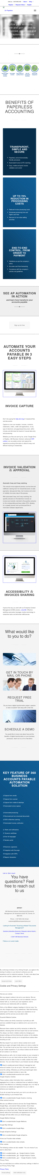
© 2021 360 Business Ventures (19, 937)
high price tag (20, 419)
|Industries (11, 931)
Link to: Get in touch (9, 873)
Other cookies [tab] (4, 1144)
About (25, 1)
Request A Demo (20, 4)
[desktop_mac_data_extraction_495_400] (19, 383)
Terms (22, 933)
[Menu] (35, 10)
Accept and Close (7, 981)
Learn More (18, 981)
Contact (17, 933)
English (29, 4)
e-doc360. (24, 610)
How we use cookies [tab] (6, 994)
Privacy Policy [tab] (4, 1160)
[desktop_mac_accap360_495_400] (19, 569)
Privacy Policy (4, 1169)
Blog (30, 1)
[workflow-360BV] (19, 527)
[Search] (30, 10)
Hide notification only (19, 1172)
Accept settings (6, 1172)
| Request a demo (26, 931)
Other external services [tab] (7, 1100)
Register (11, 4)
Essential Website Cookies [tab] (8, 1017)
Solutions (5, 931)
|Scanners (18, 931)
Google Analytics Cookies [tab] (8, 1077)
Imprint (33, 931)
